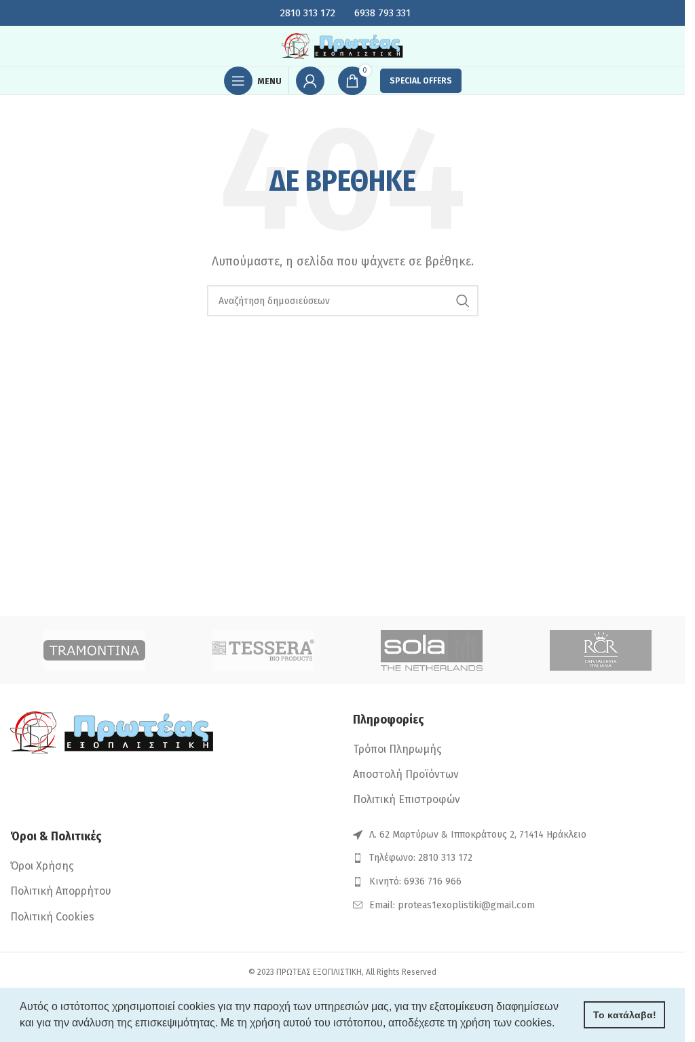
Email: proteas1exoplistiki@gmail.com (452, 905)
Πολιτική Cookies (52, 916)
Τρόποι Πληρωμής (397, 749)
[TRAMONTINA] (94, 650)
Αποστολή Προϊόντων (406, 774)
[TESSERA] (263, 650)
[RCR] (600, 650)
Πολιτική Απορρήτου (60, 891)
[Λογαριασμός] (310, 80)
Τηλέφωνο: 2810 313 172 (420, 857)
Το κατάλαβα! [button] (624, 1014)
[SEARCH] (462, 300)
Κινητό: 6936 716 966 (415, 881)
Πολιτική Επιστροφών (406, 799)
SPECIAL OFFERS (421, 81)
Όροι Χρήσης (42, 865)
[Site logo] (343, 45)
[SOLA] (432, 650)
